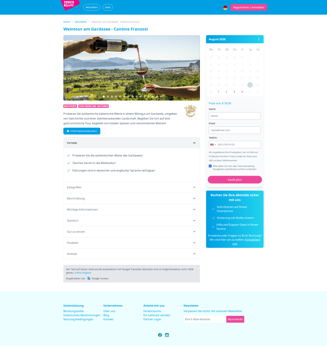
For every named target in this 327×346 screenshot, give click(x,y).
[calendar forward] (259, 39)
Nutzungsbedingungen (78, 319)
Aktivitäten (92, 7)
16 (257, 71)
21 (242, 78)
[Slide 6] (132, 96)
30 (234, 57)
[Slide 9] (145, 96)
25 (218, 85)
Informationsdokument (84, 131)
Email (212, 123)
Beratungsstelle (73, 311)
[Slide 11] (153, 96)
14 (242, 71)
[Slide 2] (112, 96)
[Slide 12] (157, 96)
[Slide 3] (120, 96)
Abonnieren (235, 319)
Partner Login (152, 319)
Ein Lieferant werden (156, 315)
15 (250, 71)
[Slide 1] (108, 96)
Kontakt (108, 319)
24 (210, 85)
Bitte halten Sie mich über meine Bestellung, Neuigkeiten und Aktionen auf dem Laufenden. (235, 168)
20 (234, 78)
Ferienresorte (152, 311)
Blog (106, 315)
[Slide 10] (149, 96)
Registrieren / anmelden (248, 7)
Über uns (109, 311)
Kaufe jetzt (235, 180)
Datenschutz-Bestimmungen (81, 315)
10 (210, 71)
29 (226, 57)
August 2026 (217, 39)
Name (212, 109)
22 (250, 78)
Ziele (107, 7)
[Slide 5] (128, 96)
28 (218, 57)
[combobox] (213, 144)
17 (210, 78)
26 (226, 85)
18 (218, 78)
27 (210, 57)
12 (226, 71)
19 (226, 78)
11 (218, 71)
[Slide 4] (124, 96)
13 (234, 71)
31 (242, 57)
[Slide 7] (136, 96)
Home (66, 21)
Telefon (213, 137)
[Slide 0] (104, 96)
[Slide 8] (140, 96)
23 (257, 78)
